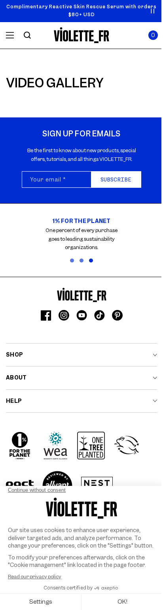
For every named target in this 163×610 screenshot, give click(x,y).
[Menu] (10, 35)
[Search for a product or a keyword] (27, 35)
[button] (153, 35)
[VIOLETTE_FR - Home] (81, 35)
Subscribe (115, 179)
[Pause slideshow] (152, 11)
